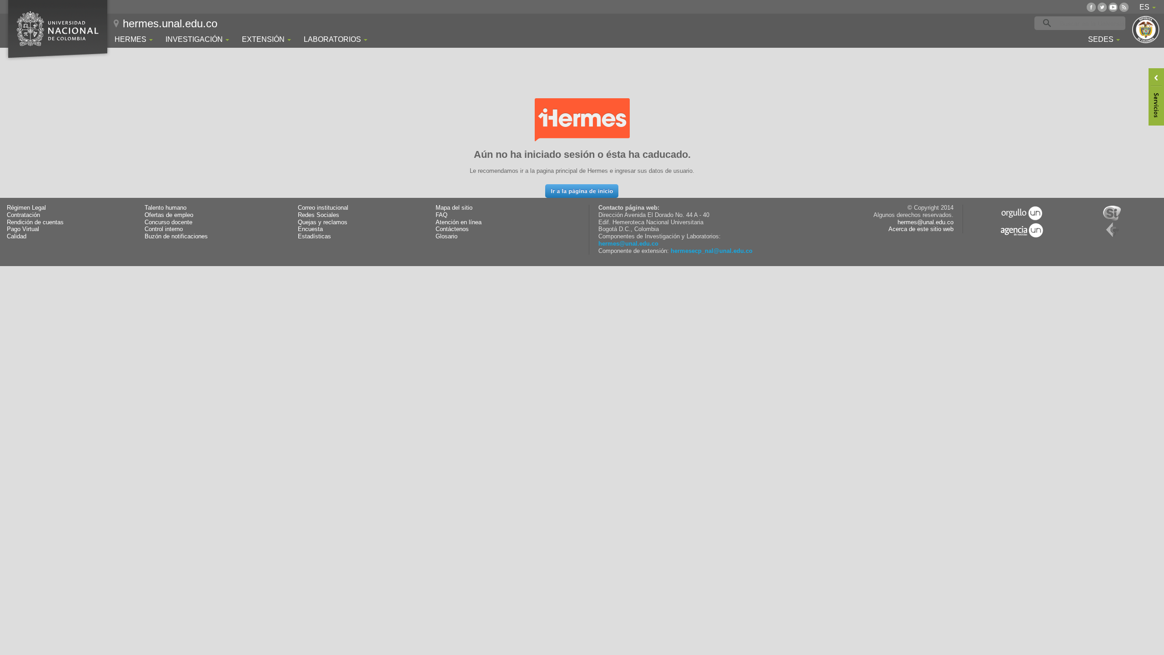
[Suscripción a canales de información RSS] (1124, 7)
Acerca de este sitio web (920, 229)
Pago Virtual (23, 229)
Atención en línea (459, 222)
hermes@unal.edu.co (628, 244)
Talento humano (165, 208)
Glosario (446, 236)
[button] (581, 191)
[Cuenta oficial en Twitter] (1102, 7)
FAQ (441, 215)
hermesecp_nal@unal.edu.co (712, 251)
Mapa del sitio (454, 208)
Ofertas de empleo (169, 215)
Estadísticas (314, 236)
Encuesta (310, 229)
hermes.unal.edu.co (170, 23)
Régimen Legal (26, 208)
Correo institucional (323, 208)
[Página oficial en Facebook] (1091, 7)
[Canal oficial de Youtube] (1113, 7)
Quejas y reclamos (322, 222)
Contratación (23, 215)
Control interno (164, 229)
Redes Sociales (318, 215)
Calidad (16, 236)
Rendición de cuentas (35, 222)
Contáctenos (452, 229)
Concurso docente (168, 222)
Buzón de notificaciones (176, 236)
